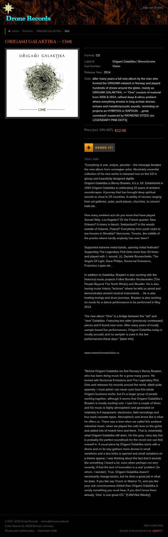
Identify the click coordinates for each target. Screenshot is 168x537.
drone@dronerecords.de (55, 521)
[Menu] (158, 16)
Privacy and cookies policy (19, 530)
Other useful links (153, 525)
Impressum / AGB (47, 530)
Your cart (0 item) (153, 7)
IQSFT (157, 531)
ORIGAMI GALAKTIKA (49, 31)
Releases (27, 31)
